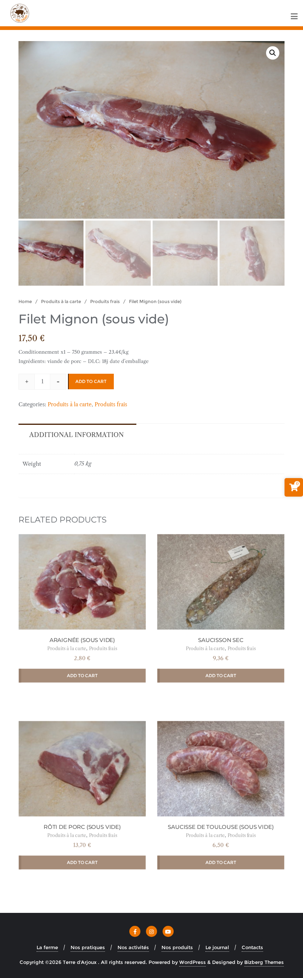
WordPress (192, 962)
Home (25, 301)
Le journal (217, 947)
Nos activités (133, 947)
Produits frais (105, 301)
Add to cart (90, 381)
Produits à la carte (61, 301)
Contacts (252, 947)
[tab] (76, 434)
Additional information (76, 434)
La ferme (47, 947)
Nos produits (177, 947)
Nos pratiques (88, 947)
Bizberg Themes (264, 962)
